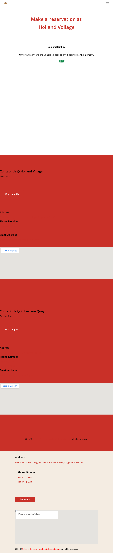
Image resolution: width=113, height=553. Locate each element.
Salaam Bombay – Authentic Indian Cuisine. (51, 439)
